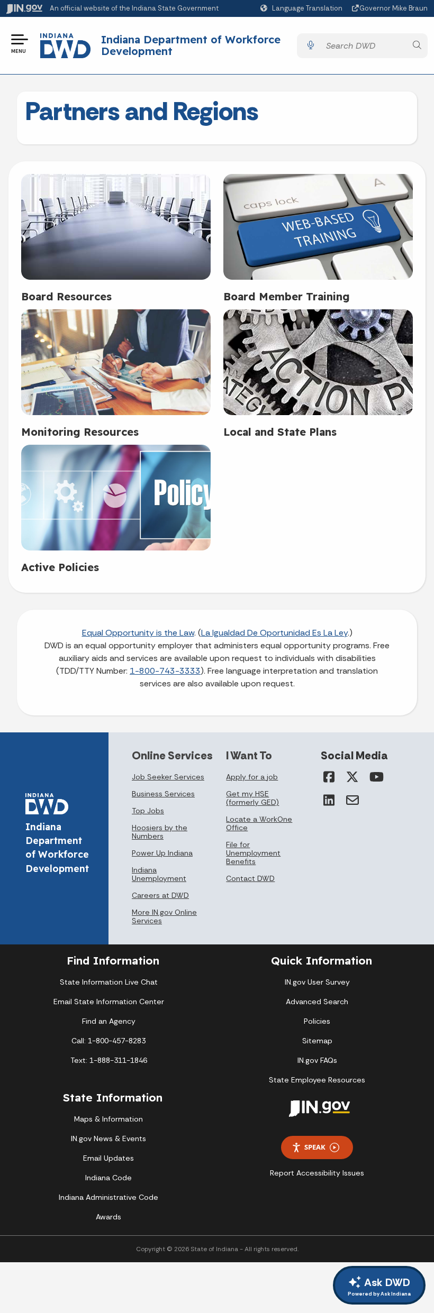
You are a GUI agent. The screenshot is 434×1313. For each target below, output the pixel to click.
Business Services (163, 793)
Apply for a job (252, 777)
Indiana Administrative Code (108, 1197)
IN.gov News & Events (108, 1138)
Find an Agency (108, 1021)
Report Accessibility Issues (317, 1173)
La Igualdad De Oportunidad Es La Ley (274, 632)
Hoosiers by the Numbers (159, 832)
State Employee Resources (317, 1080)
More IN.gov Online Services (164, 916)
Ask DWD (379, 1286)
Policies (317, 1021)
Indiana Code (108, 1177)
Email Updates (108, 1158)
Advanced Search (317, 1001)
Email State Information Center (108, 1001)
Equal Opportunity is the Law (138, 632)
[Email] (352, 800)
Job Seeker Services (168, 777)
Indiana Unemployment (159, 874)
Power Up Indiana (162, 853)
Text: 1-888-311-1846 (108, 1060)
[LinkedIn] (329, 800)
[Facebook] (329, 776)
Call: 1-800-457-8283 (108, 1040)
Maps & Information (108, 1119)
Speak (315, 1147)
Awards (108, 1217)
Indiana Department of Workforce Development (191, 45)
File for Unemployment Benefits (253, 853)
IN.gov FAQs (317, 1060)
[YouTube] (375, 776)
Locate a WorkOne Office (259, 823)
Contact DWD (250, 878)
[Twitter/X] (352, 776)
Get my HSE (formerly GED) (252, 798)
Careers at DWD (160, 895)
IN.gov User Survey (317, 982)
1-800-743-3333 (165, 670)
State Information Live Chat (109, 982)
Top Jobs (148, 810)
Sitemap (317, 1040)
